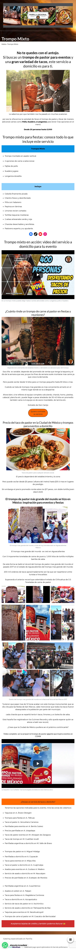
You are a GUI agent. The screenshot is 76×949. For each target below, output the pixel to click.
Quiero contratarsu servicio (38, 412)
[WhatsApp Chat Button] (5, 945)
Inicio (4, 44)
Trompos (5, 35)
